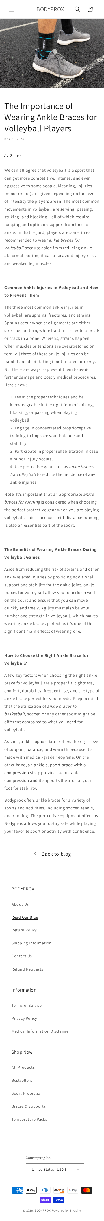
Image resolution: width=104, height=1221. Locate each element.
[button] (11, 9)
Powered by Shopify (66, 1210)
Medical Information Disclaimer (41, 1031)
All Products (23, 1067)
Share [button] (15, 155)
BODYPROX (43, 1210)
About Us (20, 904)
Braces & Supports (29, 1106)
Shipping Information (32, 943)
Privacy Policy (24, 1018)
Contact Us (22, 955)
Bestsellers (22, 1080)
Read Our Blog (25, 917)
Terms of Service (27, 1005)
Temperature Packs (29, 1119)
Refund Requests (27, 969)
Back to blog (56, 853)
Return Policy (24, 930)
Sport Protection (27, 1093)
